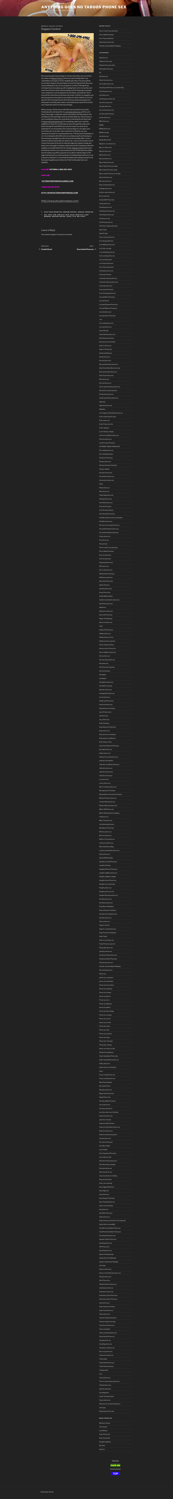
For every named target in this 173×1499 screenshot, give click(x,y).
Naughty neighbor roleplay (107, 876)
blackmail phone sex (105, 177)
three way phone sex (105, 1351)
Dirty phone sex (104, 379)
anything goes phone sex (107, 99)
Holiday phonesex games (107, 641)
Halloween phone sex (106, 611)
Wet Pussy (81, 216)
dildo (72, 215)
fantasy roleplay (104, 469)
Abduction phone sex (106, 80)
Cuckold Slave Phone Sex (107, 316)
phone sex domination (106, 981)
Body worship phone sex (107, 185)
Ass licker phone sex (105, 102)
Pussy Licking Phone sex (107, 1075)
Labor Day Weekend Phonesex (109, 746)
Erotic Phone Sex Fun (106, 424)
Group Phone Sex (104, 592)
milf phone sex (104, 817)
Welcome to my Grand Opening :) (109, 1404)
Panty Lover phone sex (106, 940)
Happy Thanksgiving (105, 618)
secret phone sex (104, 1104)
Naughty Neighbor (105, 1442)
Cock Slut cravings (105, 248)
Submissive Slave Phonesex (108, 1299)
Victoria (59, 26)
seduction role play (105, 1119)
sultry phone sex (104, 1303)
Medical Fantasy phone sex (108, 798)
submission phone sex (106, 1288)
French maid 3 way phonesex (108, 31)
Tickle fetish (103, 1359)
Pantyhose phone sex (106, 962)
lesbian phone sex (105, 753)
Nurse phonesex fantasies (107, 910)
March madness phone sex (108, 787)
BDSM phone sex (104, 129)
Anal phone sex (104, 95)
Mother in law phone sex (107, 839)
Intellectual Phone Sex (106, 701)
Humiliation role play (105, 686)
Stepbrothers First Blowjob (107, 1258)
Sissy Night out (104, 1190)
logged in (54, 234)
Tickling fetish (103, 1370)
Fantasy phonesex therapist (108, 465)
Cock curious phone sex (107, 237)
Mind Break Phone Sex (106, 828)
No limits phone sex (105, 899)
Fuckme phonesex (105, 559)
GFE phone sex (104, 566)
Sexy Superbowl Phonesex (107, 1153)
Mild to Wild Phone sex (106, 809)
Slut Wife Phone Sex (105, 1213)
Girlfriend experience (106, 577)
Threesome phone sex (106, 1355)
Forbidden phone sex (105, 521)
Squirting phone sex (105, 1250)
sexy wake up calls (105, 1157)
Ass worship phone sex (106, 110)
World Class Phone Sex (106, 42)
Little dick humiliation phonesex (109, 764)
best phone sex (104, 136)
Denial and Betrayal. (105, 353)
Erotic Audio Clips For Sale (107, 416)
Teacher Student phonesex (108, 1318)
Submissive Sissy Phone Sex (108, 1295)
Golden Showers (104, 585)
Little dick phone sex (105, 768)
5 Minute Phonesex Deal (107, 65)
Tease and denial (104, 1329)
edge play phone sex (105, 405)
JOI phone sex (103, 716)
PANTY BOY (103, 936)
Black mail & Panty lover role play (110, 173)
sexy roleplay (103, 1149)
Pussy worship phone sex (107, 1078)
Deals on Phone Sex (105, 349)
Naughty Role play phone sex (108, 895)
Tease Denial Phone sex (107, 1336)
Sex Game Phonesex (106, 1142)
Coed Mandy (103, 1430)
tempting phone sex (105, 1344)
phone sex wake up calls (107, 1048)
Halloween (102, 607)
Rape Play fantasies (105, 1082)
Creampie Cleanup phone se (108, 278)
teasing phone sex (105, 1340)
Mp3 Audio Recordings (106, 846)
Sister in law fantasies (106, 1205)
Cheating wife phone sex (107, 211)
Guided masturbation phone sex (109, 600)
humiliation (102, 678)
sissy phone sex (104, 1194)
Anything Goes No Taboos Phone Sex (84, 7)
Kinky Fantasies (104, 723)
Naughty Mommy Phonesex (108, 869)
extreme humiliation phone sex (109, 435)
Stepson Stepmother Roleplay (108, 1262)
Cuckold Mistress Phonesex (108, 308)
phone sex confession (106, 977)
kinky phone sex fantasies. (107, 734)
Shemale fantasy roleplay (107, 1164)
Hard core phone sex (105, 622)
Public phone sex (104, 1063)
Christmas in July (104, 218)
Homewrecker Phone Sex (107, 648)
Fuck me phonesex (105, 555)
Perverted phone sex (106, 970)
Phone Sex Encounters (106, 985)
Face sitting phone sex (106, 450)
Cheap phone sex (104, 203)
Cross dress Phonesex (106, 289)
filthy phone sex (104, 491)
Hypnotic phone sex (105, 689)
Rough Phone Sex (105, 1097)
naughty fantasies (105, 865)
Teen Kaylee (103, 1427)
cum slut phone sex (105, 327)
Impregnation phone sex (107, 693)
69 (100, 72)
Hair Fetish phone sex (106, 603)
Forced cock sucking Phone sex (109, 525)
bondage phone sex (105, 188)
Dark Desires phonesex (106, 338)
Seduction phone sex (106, 1116)
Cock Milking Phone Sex (107, 244)
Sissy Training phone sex (107, 1202)
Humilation (102, 674)
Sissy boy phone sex (105, 1172)
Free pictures (103, 544)
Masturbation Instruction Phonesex (110, 794)
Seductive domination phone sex (109, 1127)
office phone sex (104, 921)
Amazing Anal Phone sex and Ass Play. (111, 87)
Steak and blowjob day (106, 1254)
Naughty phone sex (105, 888)
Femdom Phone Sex (105, 473)
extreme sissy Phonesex (107, 443)
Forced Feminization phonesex (109, 532)
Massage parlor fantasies (107, 790)
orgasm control (59, 216)
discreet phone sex (105, 383)
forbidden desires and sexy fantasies (110, 517)
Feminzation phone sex (106, 480)
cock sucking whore (105, 259)
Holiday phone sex (105, 633)
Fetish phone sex (104, 488)
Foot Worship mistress (106, 510)
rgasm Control (57, 78)
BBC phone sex (104, 121)
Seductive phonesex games (108, 1134)
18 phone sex (103, 58)
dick (67, 215)
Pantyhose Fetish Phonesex (108, 959)
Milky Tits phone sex (105, 820)
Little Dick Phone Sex (106, 772)
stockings (102, 1265)
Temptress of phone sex (107, 1348)
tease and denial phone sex (53, 122)
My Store (102, 1445)
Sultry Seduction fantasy (107, 1306)
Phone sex (102, 974)
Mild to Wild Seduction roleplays (109, 813)
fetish (101, 484)
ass (45, 215)
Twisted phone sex (105, 1385)
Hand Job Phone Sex (105, 615)
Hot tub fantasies (104, 671)
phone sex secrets (105, 1022)
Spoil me (102, 1449)
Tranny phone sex (105, 1377)
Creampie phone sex (105, 286)
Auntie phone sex (104, 117)
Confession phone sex (106, 271)
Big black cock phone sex (107, 144)
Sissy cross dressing (105, 1183)
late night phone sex (105, 749)
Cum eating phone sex (106, 323)
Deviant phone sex (105, 360)
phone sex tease (104, 1037)
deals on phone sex (105, 345)
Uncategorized (104, 1392)
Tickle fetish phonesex (106, 1366)
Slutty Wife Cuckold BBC (107, 1224)
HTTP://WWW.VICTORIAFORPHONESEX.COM (59, 193)
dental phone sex (104, 357)
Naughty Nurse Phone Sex (107, 880)
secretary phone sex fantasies (108, 1112)
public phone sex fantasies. (107, 1067)
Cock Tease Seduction (106, 38)
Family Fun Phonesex (106, 458)
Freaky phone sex (104, 536)
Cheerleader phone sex (106, 215)
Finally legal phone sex (106, 495)
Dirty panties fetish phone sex (108, 364)
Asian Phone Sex (104, 1434)
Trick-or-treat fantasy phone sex (109, 1381)
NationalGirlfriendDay (106, 858)
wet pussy (102, 1407)
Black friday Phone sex (106, 162)
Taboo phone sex (104, 1314)
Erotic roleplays (104, 428)
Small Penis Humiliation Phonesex (110, 1232)
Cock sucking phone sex (107, 256)
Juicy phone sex (104, 719)
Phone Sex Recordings (106, 1011)
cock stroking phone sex (107, 252)
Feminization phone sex (106, 476)
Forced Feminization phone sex (109, 529)
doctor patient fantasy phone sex (109, 387)
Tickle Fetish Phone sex (106, 1362)
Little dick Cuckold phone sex (108, 757)
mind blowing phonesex (106, 824)
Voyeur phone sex (105, 1400)
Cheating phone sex (105, 207)
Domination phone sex (106, 394)
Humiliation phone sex (106, 682)
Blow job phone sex (105, 181)
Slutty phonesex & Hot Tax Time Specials (112, 1220)
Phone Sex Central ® (115, 1469)
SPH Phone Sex (104, 1247)
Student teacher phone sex (108, 1284)
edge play (102, 402)
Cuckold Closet (104, 301)
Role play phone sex (105, 1090)
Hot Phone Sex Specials (107, 667)
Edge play (80, 215)
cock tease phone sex (73, 112)
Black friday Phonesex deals (108, 170)
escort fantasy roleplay (106, 431)
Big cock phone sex (105, 147)
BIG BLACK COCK (105, 140)
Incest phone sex (104, 697)
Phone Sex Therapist (106, 1041)
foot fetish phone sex (106, 502)
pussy (69, 216)
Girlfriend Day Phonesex (107, 574)
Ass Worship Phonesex (106, 114)
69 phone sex (103, 76)
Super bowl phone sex (106, 1310)
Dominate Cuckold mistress (108, 390)
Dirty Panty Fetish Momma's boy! (109, 368)
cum (100, 319)
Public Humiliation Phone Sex (108, 1056)
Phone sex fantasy (105, 992)
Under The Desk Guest (106, 1396)
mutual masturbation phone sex (109, 850)
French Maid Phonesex (106, 35)
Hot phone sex (103, 663)
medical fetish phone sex (107, 802)
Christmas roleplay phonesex (108, 226)
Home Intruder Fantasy (106, 645)
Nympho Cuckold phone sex (108, 914)
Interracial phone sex (106, 704)
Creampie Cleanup (105, 274)
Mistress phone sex (105, 832)
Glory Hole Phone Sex (106, 581)
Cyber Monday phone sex (107, 334)
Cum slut (61, 215)
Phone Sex (115, 1460)
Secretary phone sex (105, 1108)
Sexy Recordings (104, 1146)
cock (50, 215)
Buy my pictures (104, 196)
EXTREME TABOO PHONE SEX (109, 446)
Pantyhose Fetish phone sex (108, 955)
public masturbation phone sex (109, 1060)
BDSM (101, 125)
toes (100, 1374)
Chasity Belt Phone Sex (106, 200)
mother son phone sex (106, 843)
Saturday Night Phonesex (107, 1101)
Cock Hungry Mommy (106, 241)
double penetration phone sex (108, 398)
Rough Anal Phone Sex (106, 1093)
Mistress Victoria (104, 1423)
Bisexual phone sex (105, 158)
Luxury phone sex (105, 783)
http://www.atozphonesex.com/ (60, 200)
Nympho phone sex (105, 918)
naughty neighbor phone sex (108, 873)
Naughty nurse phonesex (107, 884)
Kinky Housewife (104, 1438)
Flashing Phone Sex (105, 499)
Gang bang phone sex (106, 562)
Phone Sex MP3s (104, 1007)
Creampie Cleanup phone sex (108, 282)
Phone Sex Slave (104, 1026)
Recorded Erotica (104, 1086)
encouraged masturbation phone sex (111, 413)
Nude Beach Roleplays (106, 906)
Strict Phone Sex (104, 1280)
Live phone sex (104, 779)
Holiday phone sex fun (106, 637)
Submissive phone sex (106, 1291)
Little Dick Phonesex (105, 775)
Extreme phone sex (105, 439)
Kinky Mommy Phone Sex (107, 727)
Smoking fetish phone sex (107, 1235)
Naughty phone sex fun (106, 891)
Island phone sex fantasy (107, 708)
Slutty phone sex (104, 1217)
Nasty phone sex (104, 854)
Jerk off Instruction (105, 712)
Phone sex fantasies (105, 989)
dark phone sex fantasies (107, 342)
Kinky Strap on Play (105, 742)
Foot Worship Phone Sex (107, 514)
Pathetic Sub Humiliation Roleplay (110, 46)
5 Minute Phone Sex (105, 61)
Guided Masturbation (106, 596)
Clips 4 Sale (103, 230)
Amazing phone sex (105, 91)
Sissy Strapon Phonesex (107, 1198)
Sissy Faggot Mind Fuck (106, 1187)
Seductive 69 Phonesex (107, 1123)
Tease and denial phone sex (108, 1333)
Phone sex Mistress (105, 1004)
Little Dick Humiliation (106, 760)
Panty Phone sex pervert (107, 944)
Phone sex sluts (104, 1030)
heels (101, 626)
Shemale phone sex (105, 1168)
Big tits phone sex (105, 155)
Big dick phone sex (105, 151)
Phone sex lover (104, 1000)
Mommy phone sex (105, 835)
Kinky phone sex (104, 731)
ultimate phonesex (105, 1389)
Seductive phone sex (106, 1131)
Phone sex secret (104, 1018)
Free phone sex (104, 540)
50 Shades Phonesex (106, 69)
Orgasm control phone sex (107, 929)
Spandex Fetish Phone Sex (107, 1239)
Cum (54, 215)
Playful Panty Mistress (106, 1052)
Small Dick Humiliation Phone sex (110, 1228)
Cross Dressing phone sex (107, 293)
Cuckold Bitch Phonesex (107, 297)
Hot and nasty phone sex (107, 660)
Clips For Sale (103, 233)
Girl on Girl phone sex (106, 570)
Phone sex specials (105, 1033)
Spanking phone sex (105, 1243)
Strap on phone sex (105, 1269)
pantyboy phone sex (105, 951)
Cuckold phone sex (105, 312)
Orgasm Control (78, 148)
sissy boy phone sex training (108, 1176)
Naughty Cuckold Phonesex (108, 861)
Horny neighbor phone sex (107, 652)
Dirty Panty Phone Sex (106, 375)
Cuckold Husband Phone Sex (108, 304)
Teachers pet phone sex (107, 1325)
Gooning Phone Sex (105, 588)
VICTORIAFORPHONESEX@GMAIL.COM (57, 181)
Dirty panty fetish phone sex (108, 372)
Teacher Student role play (107, 1321)
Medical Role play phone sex (108, 805)
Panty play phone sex (106, 947)
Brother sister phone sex (107, 192)
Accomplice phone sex (106, 84)
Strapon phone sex (105, 1276)
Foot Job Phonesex (105, 506)
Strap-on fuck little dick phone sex (110, 1273)
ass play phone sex (105, 106)
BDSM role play (104, 132)
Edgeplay (102, 409)
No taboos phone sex (106, 903)
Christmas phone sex (106, 222)
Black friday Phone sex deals (108, 166)
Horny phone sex (104, 656)
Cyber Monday (104, 330)
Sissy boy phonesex (105, 1179)
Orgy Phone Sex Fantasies (107, 932)
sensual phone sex (86, 212)
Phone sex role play (105, 1015)
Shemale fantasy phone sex (108, 1161)
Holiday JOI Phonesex (106, 630)
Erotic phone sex (104, 420)
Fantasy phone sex (105, 461)
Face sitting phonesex (106, 454)
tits (74, 216)
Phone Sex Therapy (105, 1045)
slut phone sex (103, 1209)
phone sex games (105, 996)
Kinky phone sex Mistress (107, 738)
